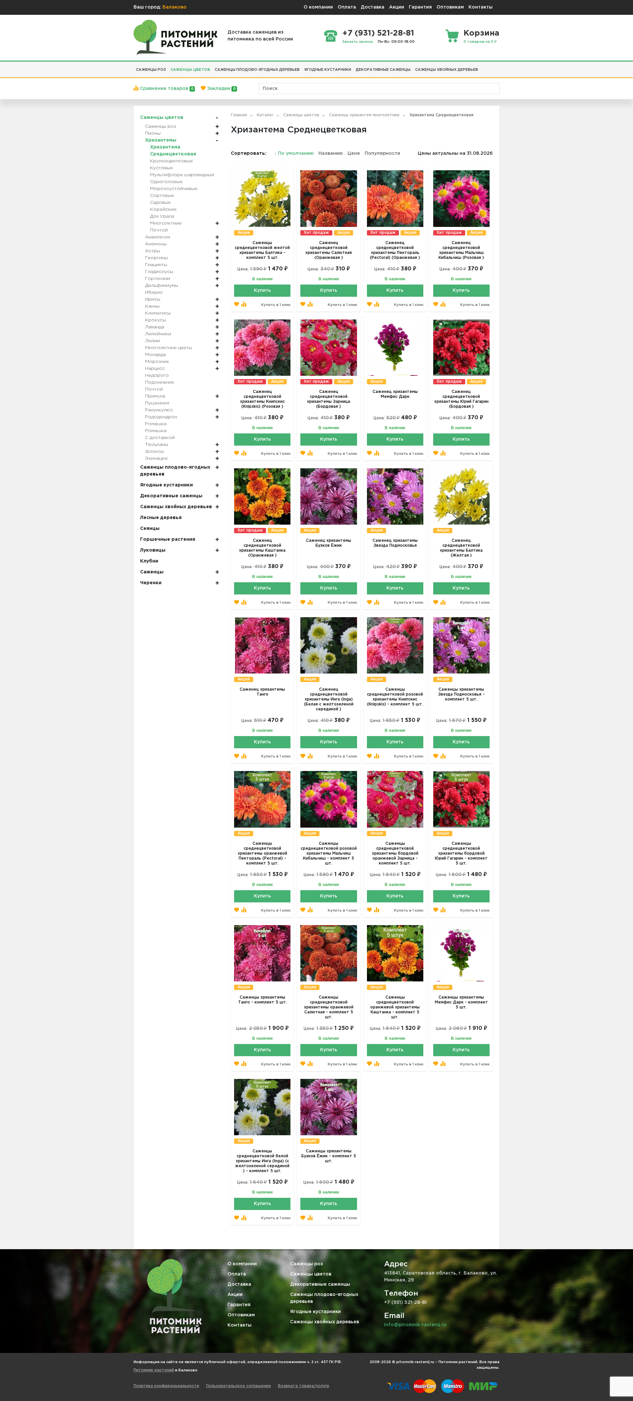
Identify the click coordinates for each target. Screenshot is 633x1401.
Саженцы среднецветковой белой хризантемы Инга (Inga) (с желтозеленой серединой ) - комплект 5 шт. (262, 1161)
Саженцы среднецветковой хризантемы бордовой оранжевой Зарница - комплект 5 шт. (395, 853)
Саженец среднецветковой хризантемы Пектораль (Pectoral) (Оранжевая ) (395, 250)
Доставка (372, 7)
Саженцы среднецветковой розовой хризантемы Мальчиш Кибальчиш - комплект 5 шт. (329, 853)
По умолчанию (294, 153)
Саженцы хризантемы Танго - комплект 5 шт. (262, 1000)
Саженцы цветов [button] (190, 69)
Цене (353, 153)
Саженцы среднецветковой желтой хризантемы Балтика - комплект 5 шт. (262, 250)
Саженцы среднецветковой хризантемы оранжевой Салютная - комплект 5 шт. (328, 1007)
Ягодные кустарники (315, 1312)
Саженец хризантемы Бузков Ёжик (328, 543)
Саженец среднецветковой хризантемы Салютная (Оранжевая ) (328, 250)
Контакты (480, 7)
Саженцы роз (306, 1264)
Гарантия (420, 7)
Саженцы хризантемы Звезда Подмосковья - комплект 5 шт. (461, 694)
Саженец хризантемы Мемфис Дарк (395, 394)
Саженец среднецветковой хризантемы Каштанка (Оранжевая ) (262, 548)
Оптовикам (450, 7)
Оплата (347, 7)
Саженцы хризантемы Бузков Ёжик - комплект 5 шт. (328, 1156)
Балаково (175, 7)
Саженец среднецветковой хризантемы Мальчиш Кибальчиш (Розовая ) (461, 250)
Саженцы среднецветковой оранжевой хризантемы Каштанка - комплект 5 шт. (395, 1007)
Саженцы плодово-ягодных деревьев (324, 1298)
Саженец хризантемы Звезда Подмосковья (395, 543)
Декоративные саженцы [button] (383, 69)
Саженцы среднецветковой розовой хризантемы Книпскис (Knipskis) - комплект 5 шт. (395, 697)
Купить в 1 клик (275, 305)
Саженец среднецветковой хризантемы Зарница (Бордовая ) (328, 399)
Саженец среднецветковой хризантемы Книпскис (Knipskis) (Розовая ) (262, 399)
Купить (262, 290)
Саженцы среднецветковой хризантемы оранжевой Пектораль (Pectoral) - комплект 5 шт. (262, 853)
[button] (482, 67)
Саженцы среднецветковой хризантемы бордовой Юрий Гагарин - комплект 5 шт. (461, 853)
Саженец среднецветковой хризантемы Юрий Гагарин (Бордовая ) (461, 399)
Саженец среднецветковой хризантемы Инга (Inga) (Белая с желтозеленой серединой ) (328, 699)
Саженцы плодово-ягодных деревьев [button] (257, 69)
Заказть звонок (357, 41)
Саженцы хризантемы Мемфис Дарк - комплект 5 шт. (461, 1002)
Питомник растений (154, 1370)
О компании (318, 7)
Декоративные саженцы (320, 1284)
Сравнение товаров (166, 89)
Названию (330, 153)
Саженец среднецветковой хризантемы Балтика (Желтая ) (461, 548)
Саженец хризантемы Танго (262, 692)
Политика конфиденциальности (166, 1386)
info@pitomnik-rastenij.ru (415, 1325)
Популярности (382, 153)
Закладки (220, 89)
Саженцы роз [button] (151, 69)
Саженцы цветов (310, 1274)
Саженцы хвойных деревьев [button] (446, 69)
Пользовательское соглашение (238, 1386)
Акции (396, 7)
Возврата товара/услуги (303, 1386)
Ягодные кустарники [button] (327, 69)
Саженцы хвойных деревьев (324, 1322)
